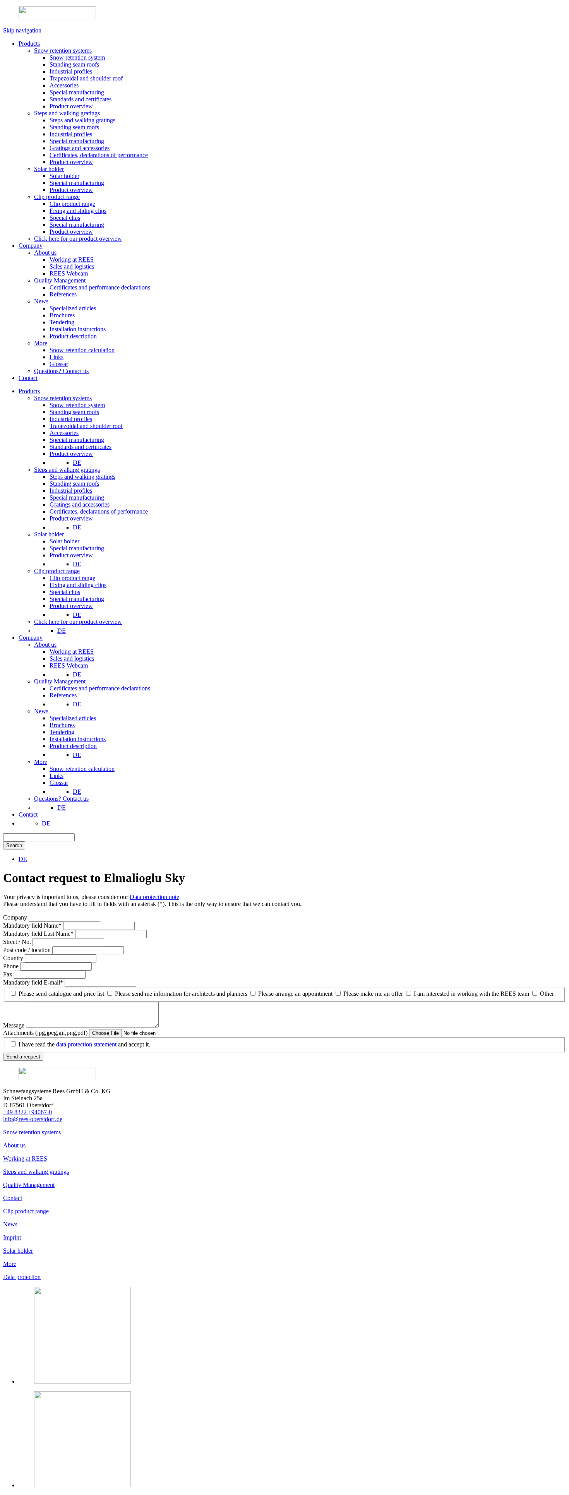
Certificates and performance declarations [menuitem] (100, 688)
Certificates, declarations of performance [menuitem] (99, 511)
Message (14, 1025)
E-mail (33, 982)
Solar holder (18, 1250)
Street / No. (18, 941)
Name (32, 925)
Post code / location (27, 950)
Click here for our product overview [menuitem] (78, 621)
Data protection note (154, 897)
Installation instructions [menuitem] (78, 739)
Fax (8, 974)
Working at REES (25, 1158)
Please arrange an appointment (295, 993)
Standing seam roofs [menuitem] (74, 412)
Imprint (12, 1237)
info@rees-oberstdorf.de (32, 1119)
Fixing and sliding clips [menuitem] (78, 585)
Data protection (22, 1277)
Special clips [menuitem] (65, 592)
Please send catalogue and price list (61, 993)
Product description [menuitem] (73, 746)
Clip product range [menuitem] (57, 571)
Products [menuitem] (29, 391)
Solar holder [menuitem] (49, 534)
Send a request (23, 1057)
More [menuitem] (40, 762)
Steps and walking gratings (36, 1171)
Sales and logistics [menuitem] (72, 658)
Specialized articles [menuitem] (73, 718)
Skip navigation (22, 30)
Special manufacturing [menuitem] (77, 440)
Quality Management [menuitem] (60, 681)
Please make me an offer (373, 993)
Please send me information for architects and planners (181, 993)
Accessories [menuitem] (64, 433)
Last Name (38, 933)
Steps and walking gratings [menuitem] (67, 469)
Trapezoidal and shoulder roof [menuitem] (86, 426)
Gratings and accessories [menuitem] (80, 504)
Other (547, 993)
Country (14, 958)
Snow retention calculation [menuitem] (82, 768)
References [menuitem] (63, 695)
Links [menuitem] (56, 775)
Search (14, 845)
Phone (11, 966)
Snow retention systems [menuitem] (63, 398)
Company (16, 917)
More (9, 1263)
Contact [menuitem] (28, 814)
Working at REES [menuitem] (72, 651)
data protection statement (86, 1044)
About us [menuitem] (45, 644)
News (10, 1224)
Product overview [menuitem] (71, 453)
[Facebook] (82, 1485)
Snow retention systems (32, 1132)
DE (77, 462)
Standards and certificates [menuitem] (80, 447)
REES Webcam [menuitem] (69, 665)
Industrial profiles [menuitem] (71, 419)
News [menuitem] (41, 711)
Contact (12, 1198)
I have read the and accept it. (84, 1044)
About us (14, 1145)
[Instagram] (82, 1381)
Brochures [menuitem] (62, 725)
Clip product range (26, 1211)
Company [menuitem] (31, 637)
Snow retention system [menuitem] (77, 405)
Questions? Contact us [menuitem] (61, 798)
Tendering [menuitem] (62, 732)
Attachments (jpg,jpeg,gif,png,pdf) (46, 1032)
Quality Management (29, 1185)
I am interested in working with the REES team (471, 993)
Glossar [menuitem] (59, 782)
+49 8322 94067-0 (27, 1112)
